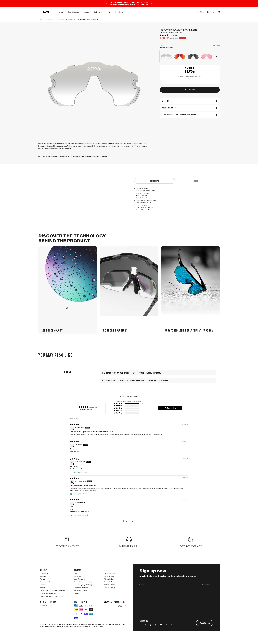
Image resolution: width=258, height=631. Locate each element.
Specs (195, 181)
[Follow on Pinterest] (156, 625)
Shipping (43, 576)
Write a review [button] (170, 408)
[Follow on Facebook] (140, 625)
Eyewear (60, 12)
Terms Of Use (109, 576)
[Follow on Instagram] (150, 625)
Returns (42, 579)
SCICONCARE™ (109, 585)
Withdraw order (45, 582)
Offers (108, 12)
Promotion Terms (110, 573)
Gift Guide (43, 605)
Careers (77, 593)
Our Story (77, 576)
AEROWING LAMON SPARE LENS (89, 19)
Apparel (86, 12)
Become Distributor (81, 588)
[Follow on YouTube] (161, 625)
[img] (74, 424)
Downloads (119, 12)
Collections (98, 12)
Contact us (44, 573)
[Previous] (106, 3)
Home (41, 19)
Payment (43, 585)
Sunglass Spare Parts (59, 19)
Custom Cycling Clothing (83, 585)
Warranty (43, 588)
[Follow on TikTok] (166, 625)
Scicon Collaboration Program (84, 582)
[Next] (151, 3)
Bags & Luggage (73, 12)
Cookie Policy (109, 582)
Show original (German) (80, 515)
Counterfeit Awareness (48, 593)
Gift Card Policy (109, 588)
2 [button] (126, 521)
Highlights (154, 181)
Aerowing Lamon (72, 19)
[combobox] (115, 602)
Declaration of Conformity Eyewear (52, 590)
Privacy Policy (109, 579)
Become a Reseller (80, 590)
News (76, 573)
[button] (164, 35)
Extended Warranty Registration (51, 596)
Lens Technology (80, 579)
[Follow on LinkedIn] (171, 625)
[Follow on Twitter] (145, 625)
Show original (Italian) (80, 472)
